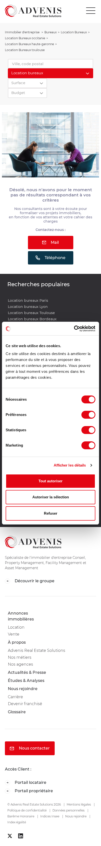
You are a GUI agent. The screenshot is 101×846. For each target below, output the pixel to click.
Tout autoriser (50, 481)
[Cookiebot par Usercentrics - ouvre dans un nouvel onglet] (73, 328)
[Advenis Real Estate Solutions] (30, 10)
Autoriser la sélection (50, 497)
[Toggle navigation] (92, 11)
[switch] (88, 415)
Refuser (50, 513)
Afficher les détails (70, 465)
